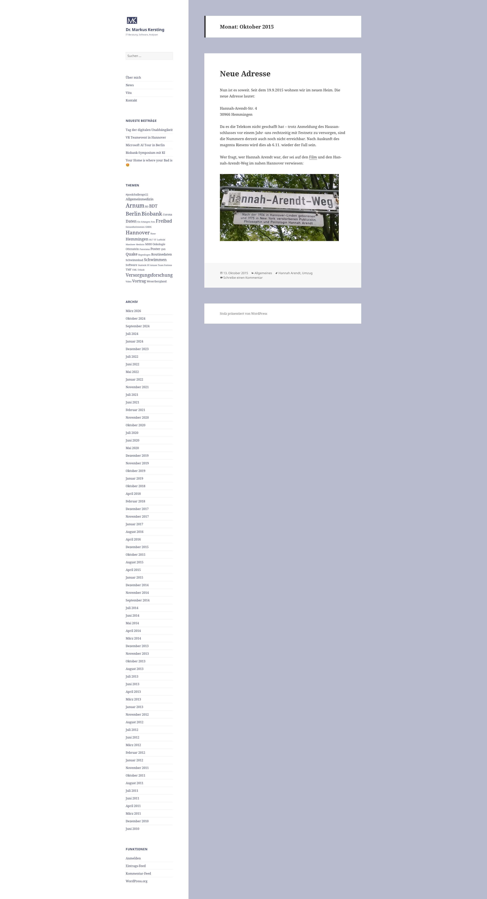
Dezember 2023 (137, 349)
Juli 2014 (132, 608)
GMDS (148, 227)
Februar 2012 (135, 752)
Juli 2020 (132, 433)
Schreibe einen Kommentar (243, 277)
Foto (153, 221)
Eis (138, 221)
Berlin (133, 213)
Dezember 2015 (137, 547)
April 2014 (133, 631)
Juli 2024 (132, 334)
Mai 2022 (132, 372)
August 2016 (134, 532)
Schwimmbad (134, 260)
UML (134, 269)
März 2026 (133, 311)
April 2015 (133, 570)
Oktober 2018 (135, 486)
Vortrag (139, 280)
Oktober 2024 (135, 318)
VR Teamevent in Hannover (146, 137)
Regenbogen (144, 254)
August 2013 (134, 669)
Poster (155, 249)
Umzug (307, 273)
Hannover (138, 232)
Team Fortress (165, 265)
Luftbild (161, 239)
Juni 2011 (132, 798)
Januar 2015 (134, 577)
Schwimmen (155, 259)
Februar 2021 (135, 410)
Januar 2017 (134, 524)
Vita (129, 93)
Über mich (133, 77)
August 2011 (134, 783)
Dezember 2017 (137, 509)
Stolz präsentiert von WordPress (243, 313)
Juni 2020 (132, 440)
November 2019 (137, 463)
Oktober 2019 (135, 471)
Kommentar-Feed (138, 873)
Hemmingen (137, 239)
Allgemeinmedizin (140, 199)
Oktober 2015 (135, 554)
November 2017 (137, 516)
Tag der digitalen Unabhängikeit (149, 130)
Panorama (145, 249)
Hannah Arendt (290, 273)
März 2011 (133, 813)
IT (155, 239)
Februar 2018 (135, 501)
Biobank (152, 213)
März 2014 (133, 638)
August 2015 (134, 562)
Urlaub (141, 269)
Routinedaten (161, 254)
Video (128, 281)
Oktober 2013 (135, 661)
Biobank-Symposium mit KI (145, 153)
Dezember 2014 (137, 585)
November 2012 (137, 714)
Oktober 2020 (135, 425)
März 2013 (133, 699)
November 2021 (137, 387)
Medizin (140, 244)
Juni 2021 (132, 402)
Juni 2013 (132, 684)
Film (313, 157)
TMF (128, 269)
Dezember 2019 (137, 455)
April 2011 (133, 806)
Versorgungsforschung (149, 275)
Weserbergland (157, 281)
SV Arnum (152, 265)
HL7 (151, 239)
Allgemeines (263, 273)
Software (131, 265)
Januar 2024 (134, 341)
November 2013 (137, 653)
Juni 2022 (132, 364)
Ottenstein (132, 249)
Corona (167, 214)
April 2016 (133, 539)
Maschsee (130, 244)
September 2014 (138, 600)
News (130, 85)
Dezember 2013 (137, 646)
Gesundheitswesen (135, 227)
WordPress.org (136, 881)
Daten (131, 221)
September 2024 (138, 326)
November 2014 (137, 593)
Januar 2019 (134, 478)
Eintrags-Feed (136, 866)
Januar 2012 (134, 760)
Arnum (135, 205)
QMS (163, 249)
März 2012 (133, 745)
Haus (153, 233)
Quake (132, 254)
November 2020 (137, 417)
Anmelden (133, 858)
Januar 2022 (134, 379)
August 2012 (134, 722)
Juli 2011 (132, 791)
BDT (153, 206)
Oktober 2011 (135, 775)
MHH (148, 244)
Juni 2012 (132, 737)
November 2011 (137, 768)
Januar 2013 (134, 707)
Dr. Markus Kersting (145, 29)
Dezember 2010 (137, 821)
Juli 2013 (132, 676)
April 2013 (133, 692)
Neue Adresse (245, 73)
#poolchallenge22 (137, 194)
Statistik (142, 265)
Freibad (164, 221)
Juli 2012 (132, 730)
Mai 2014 (132, 623)
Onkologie (159, 244)
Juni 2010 (132, 829)
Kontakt (131, 100)
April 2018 (133, 494)
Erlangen (145, 221)
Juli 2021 (132, 395)
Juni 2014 (132, 615)
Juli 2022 (132, 356)
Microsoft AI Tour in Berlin (145, 145)
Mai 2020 (132, 448)
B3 (146, 206)
